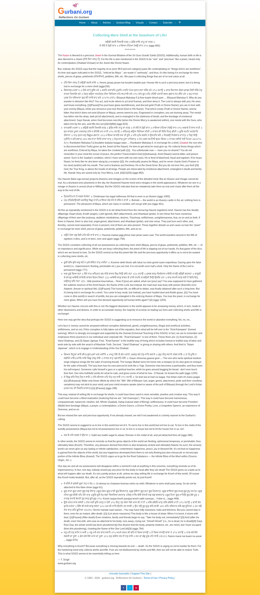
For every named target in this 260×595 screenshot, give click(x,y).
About (94, 22)
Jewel (98, 55)
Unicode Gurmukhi (119, 573)
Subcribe (167, 22)
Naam (66, 55)
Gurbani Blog (123, 22)
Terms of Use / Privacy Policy (159, 578)
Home (82, 22)
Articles (107, 22)
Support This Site (140, 573)
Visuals (140, 22)
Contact (153, 22)
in (136, 588)
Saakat (184, 142)
